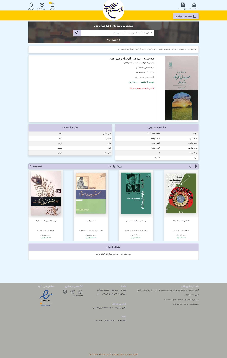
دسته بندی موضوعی (184, 16)
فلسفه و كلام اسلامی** (181, 221)
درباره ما (123, 290)
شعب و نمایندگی (103, 290)
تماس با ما (115, 290)
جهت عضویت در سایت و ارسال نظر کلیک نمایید (113, 254)
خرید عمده (98, 320)
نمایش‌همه (37, 166)
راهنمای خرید (121, 320)
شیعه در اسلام (91, 221)
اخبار (97, 293)
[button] (195, 167)
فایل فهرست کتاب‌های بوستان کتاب (114, 293)
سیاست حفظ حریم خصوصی (103, 307)
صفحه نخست (191, 49)
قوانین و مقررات (120, 307)
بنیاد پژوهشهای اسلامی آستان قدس (137, 62)
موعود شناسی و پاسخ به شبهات (46, 221)
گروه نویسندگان (141, 67)
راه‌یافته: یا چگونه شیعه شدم (136, 221)
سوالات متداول (109, 320)
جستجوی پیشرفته (113, 39)
